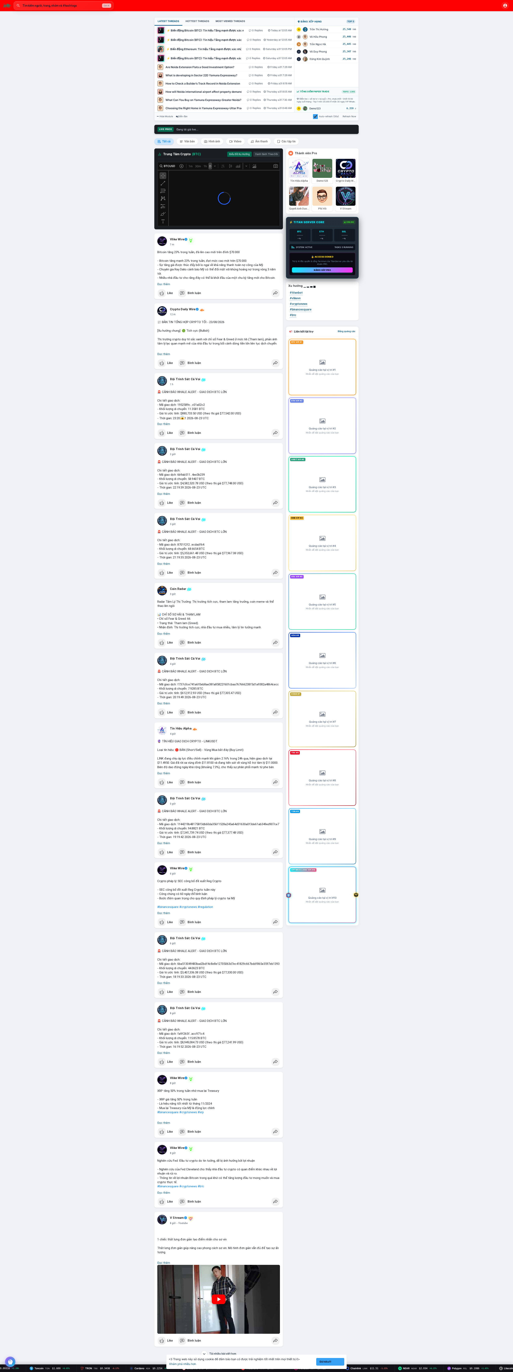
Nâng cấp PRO (322, 270)
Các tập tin (288, 141)
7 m (172, 244)
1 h (171, 384)
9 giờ (173, 1223)
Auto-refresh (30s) (329, 116)
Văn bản (189, 141)
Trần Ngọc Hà (318, 44)
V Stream (177, 1218)
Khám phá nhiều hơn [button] (182, 1364)
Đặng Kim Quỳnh (320, 58)
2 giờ (173, 454)
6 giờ (173, 873)
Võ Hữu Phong (318, 36)
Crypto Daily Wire (182, 309)
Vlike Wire (177, 239)
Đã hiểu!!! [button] (325, 1361)
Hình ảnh (214, 141)
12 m (173, 314)
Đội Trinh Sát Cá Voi (185, 379)
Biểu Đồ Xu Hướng (239, 154)
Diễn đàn (183, 116)
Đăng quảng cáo (346, 331)
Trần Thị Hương (319, 29)
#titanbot (296, 292)
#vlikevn (295, 298)
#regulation (205, 907)
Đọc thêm (163, 284)
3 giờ (173, 524)
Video (237, 141)
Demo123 (315, 108)
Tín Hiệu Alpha (181, 728)
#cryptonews (188, 907)
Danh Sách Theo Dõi (266, 154)
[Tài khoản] (505, 5)
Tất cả (166, 141)
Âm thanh (261, 141)
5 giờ (173, 803)
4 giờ (173, 664)
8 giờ (173, 1013)
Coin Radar (178, 589)
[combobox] (63, 5)
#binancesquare (168, 907)
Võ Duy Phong (318, 51)
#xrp (201, 1112)
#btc (201, 1186)
